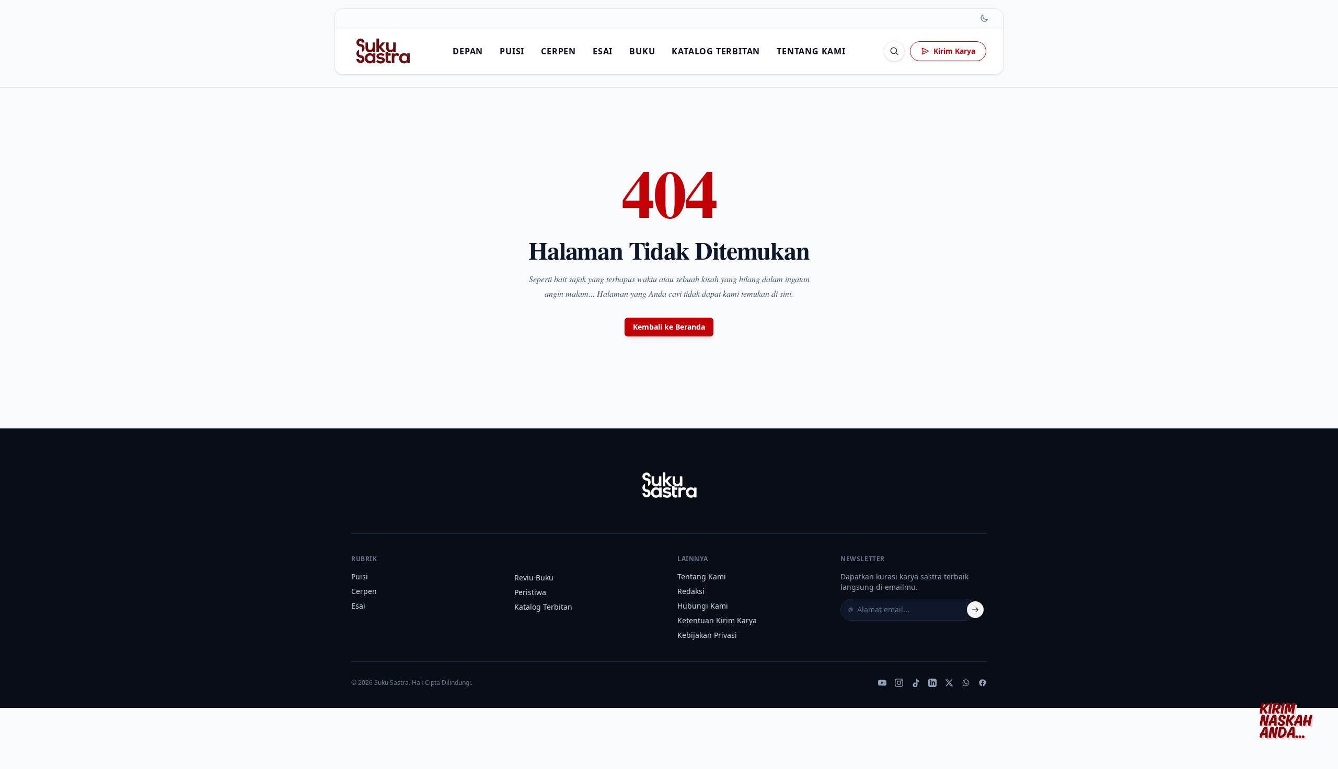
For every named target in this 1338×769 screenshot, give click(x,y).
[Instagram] (899, 683)
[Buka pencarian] (894, 51)
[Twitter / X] (949, 683)
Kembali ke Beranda (669, 327)
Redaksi (691, 591)
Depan (468, 51)
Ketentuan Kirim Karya (717, 620)
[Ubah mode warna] (984, 18)
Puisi (512, 51)
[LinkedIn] (932, 683)
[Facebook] (982, 683)
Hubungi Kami (702, 606)
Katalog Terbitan (716, 51)
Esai (603, 51)
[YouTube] (882, 683)
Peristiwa (530, 592)
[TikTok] (916, 683)
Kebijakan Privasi (707, 635)
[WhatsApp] (966, 683)
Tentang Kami (811, 51)
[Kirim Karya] (1288, 719)
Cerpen (558, 51)
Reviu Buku (533, 577)
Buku (642, 51)
